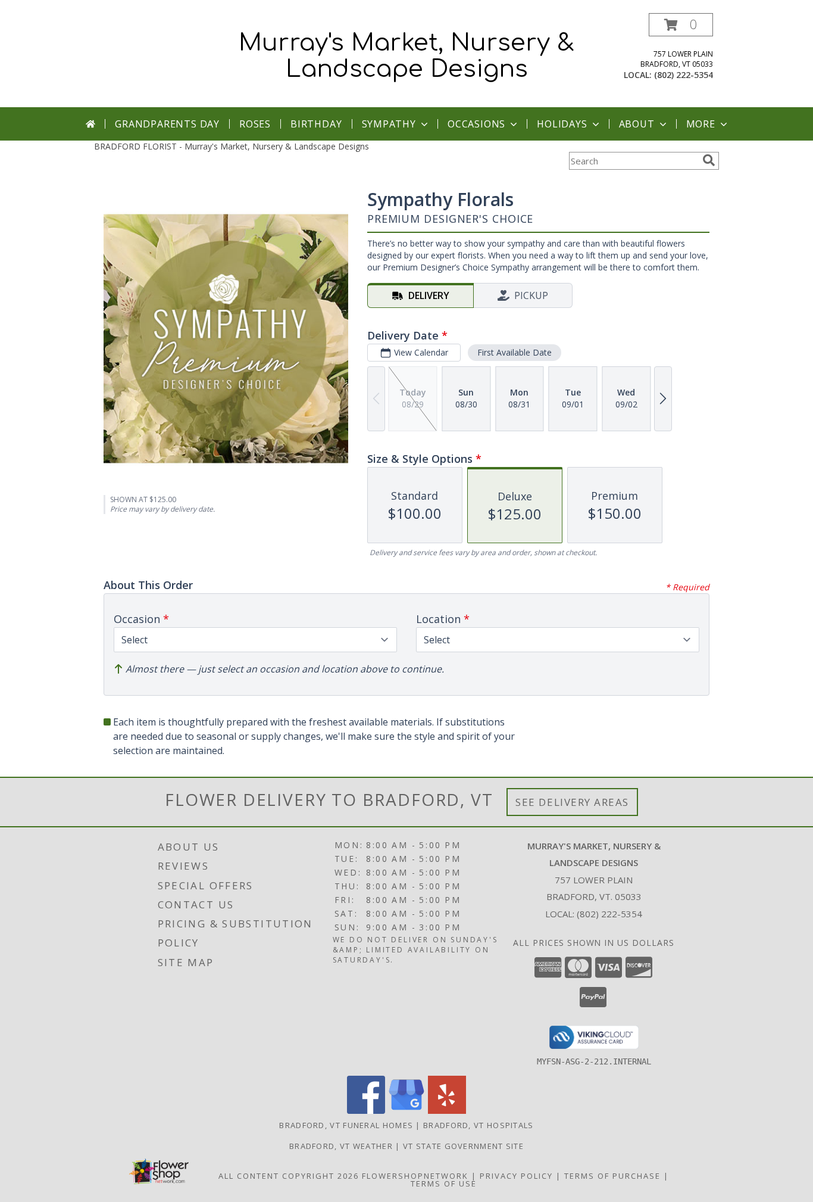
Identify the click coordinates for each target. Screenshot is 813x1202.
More (700, 123)
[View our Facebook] (366, 1110)
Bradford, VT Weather (341, 1146)
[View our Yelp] (447, 1110)
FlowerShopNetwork (415, 1175)
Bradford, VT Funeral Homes (346, 1125)
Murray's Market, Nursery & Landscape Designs (406, 56)
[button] (681, 24)
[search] (708, 160)
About (637, 123)
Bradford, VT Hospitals (478, 1125)
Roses (255, 123)
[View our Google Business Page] (406, 1110)
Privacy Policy (516, 1175)
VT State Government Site (463, 1146)
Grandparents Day (167, 123)
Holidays (562, 123)
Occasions (476, 123)
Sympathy (389, 123)
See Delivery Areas (572, 802)
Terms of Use (444, 1183)
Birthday (316, 123)
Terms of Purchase (612, 1175)
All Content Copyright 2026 (288, 1175)
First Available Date (514, 352)
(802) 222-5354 (683, 74)
